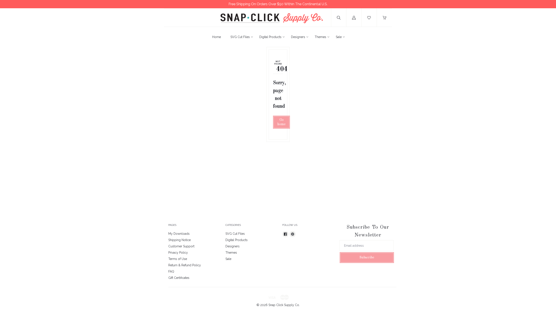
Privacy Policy (178, 252)
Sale (339, 37)
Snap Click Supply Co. (284, 305)
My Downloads (179, 233)
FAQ (171, 271)
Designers (298, 37)
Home (216, 37)
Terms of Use (177, 259)
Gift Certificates (178, 278)
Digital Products (270, 37)
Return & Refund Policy (184, 265)
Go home (281, 122)
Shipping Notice (179, 240)
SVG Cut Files (240, 37)
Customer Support (181, 246)
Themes (320, 37)
